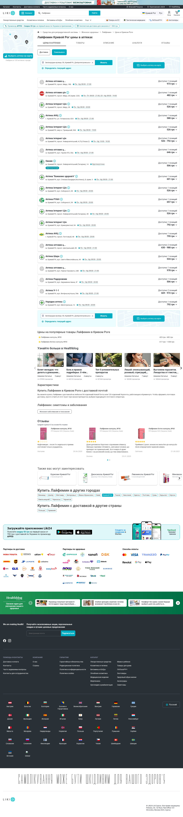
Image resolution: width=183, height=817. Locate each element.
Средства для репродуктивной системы (60, 32)
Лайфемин (106, 32)
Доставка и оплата (32, 7)
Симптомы (121, 685)
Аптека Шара (61, 256)
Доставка (44, 52)
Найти (94, 13)
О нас (71, 7)
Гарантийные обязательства (71, 662)
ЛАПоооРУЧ (122, 669)
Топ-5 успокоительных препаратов (107, 371)
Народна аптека (64, 301)
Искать (103, 62)
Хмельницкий (44, 499)
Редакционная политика (70, 666)
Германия (52, 510)
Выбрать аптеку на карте (20, 56)
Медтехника (95, 681)
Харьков (163, 495)
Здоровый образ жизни (126, 677)
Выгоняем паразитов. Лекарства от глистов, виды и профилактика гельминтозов (165, 371)
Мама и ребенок (123, 662)
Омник (54, 161)
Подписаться (68, 633)
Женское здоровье (90, 32)
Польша (41, 510)
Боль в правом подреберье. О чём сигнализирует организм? (76, 371)
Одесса (137, 495)
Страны (36, 666)
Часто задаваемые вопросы (54, 7)
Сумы (154, 495)
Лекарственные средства (13, 20)
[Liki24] (9, 799)
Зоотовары (121, 673)
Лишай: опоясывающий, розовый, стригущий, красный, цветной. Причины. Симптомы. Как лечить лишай (137, 371)
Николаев (127, 495)
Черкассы (56, 499)
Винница (41, 495)
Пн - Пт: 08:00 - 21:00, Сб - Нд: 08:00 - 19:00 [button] (100, 96)
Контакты (17, 7)
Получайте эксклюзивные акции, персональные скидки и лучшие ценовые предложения (49, 625)
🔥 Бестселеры (172, 20)
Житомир (60, 495)
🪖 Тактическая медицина (134, 20)
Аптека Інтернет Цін (68, 103)
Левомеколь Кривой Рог (143, 474)
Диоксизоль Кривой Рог (102, 474)
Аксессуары (122, 681)
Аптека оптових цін (67, 92)
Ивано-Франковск (86, 495)
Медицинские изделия (99, 677)
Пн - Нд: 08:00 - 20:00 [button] (82, 107)
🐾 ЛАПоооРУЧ (155, 20)
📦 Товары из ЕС (113, 20)
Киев (98, 495)
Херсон (172, 495)
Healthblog (175, 7)
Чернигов (67, 499)
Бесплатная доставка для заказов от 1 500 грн (99, 26)
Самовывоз (59, 52)
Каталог (6, 7)
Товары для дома (124, 666)
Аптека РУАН (61, 199)
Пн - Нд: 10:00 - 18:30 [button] (101, 141)
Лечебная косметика (73, 20)
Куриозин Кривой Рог (60, 474)
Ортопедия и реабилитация (101, 685)
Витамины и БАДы (54, 20)
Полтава (146, 495)
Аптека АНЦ (60, 115)
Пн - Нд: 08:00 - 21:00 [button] (83, 84)
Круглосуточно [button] (98, 164)
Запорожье (71, 495)
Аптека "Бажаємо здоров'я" (76, 176)
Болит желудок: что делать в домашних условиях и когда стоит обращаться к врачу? (49, 371)
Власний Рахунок (136, 7)
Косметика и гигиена (35, 20)
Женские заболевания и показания (55, 412)
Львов (117, 495)
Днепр (50, 495)
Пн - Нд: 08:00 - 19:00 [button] (88, 130)
